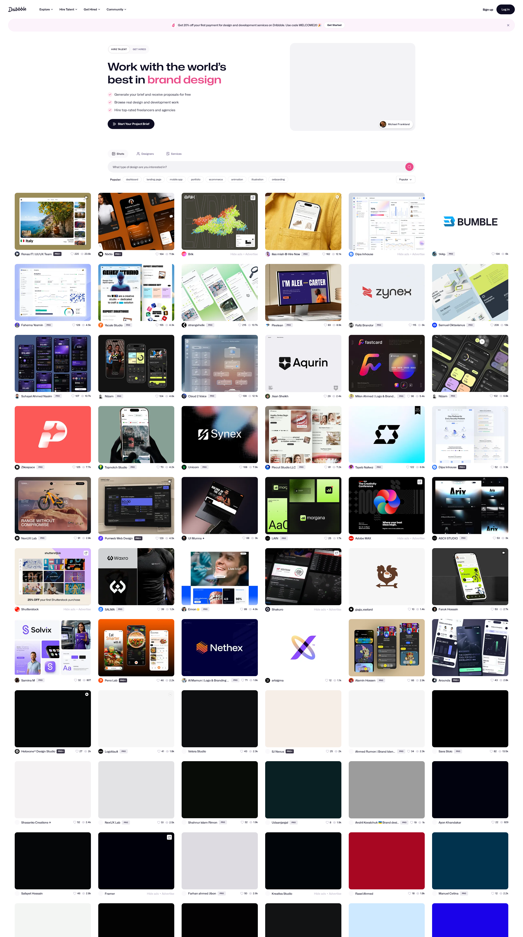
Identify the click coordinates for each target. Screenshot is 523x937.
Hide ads (236, 254)
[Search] (409, 167)
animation (237, 179)
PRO (57, 253)
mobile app (176, 179)
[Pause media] (297, 124)
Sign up (488, 9)
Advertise (251, 254)
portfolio (195, 179)
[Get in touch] (67, 243)
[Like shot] (84, 243)
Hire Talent (66, 9)
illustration (257, 179)
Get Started (334, 25)
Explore (44, 9)
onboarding (278, 179)
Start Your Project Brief (133, 124)
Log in (506, 9)
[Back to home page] (17, 9)
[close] (508, 25)
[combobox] (255, 166)
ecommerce (216, 179)
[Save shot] (76, 243)
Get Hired (90, 9)
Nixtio (406, 124)
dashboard (132, 179)
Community (115, 9)
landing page (154, 179)
